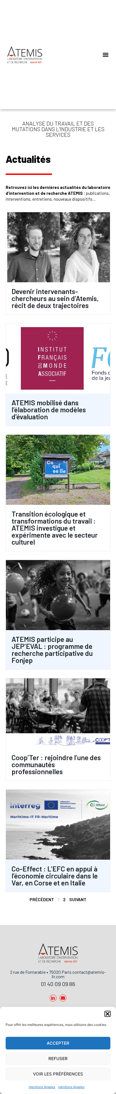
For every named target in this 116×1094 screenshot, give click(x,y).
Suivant (77, 899)
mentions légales (42, 1087)
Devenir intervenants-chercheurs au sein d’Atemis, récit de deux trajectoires (55, 298)
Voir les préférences (58, 1074)
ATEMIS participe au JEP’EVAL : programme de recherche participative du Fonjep (52, 649)
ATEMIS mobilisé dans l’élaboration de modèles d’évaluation (49, 409)
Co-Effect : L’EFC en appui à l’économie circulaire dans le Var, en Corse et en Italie (55, 875)
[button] (107, 1014)
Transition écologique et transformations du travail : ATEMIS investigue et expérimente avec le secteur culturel (55, 528)
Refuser (58, 1058)
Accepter (58, 1043)
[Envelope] (62, 998)
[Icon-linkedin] (53, 998)
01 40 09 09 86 (58, 983)
